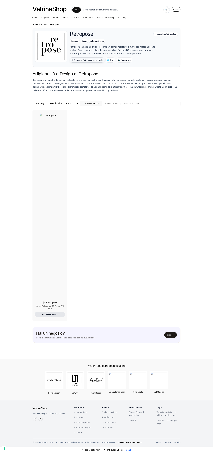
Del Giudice (159, 391)
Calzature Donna (97, 41)
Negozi (66, 17)
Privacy (159, 442)
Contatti (132, 420)
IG (35, 419)
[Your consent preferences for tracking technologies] (4, 448)
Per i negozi (123, 17)
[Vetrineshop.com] (51, 9)
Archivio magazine (82, 422)
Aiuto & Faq (79, 432)
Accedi (176, 9)
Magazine (45, 17)
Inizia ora (170, 335)
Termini (177, 442)
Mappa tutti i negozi (82, 427)
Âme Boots (138, 391)
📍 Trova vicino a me (91, 103)
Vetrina (56, 17)
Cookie (168, 442)
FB (40, 419)
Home (34, 17)
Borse (84, 41)
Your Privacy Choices (114, 450)
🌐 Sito (110, 60)
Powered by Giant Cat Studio (130, 442)
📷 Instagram (124, 60)
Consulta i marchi (109, 422)
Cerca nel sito (107, 427)
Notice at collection (91, 450)
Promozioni (88, 17)
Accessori (74, 41)
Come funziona (80, 412)
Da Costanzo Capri (117, 391)
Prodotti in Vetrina (109, 412)
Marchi (76, 17)
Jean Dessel (96, 392)
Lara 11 (75, 392)
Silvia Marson (54, 392)
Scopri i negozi (108, 417)
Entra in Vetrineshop (105, 17)
